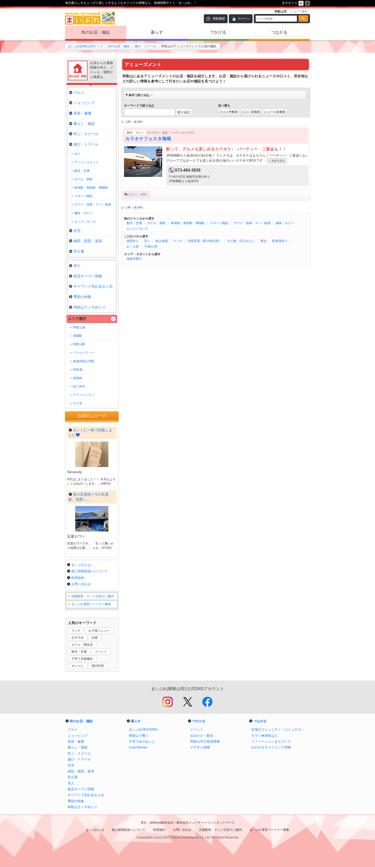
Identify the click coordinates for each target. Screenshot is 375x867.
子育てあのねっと (142, 741)
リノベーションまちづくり (271, 741)
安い (147, 241)
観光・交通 (134, 223)
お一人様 (133, 246)
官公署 (78, 251)
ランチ (177, 241)
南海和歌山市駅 (83, 361)
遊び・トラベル (145, 46)
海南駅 (77, 335)
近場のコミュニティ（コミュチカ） (277, 729)
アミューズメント (86, 162)
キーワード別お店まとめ (93, 286)
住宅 (77, 231)
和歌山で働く (139, 735)
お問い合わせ (81, 584)
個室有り (133, 241)
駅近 (264, 241)
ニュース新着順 (274, 112)
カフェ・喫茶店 (82, 644)
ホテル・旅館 (156, 223)
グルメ (78, 92)
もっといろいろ (137, 228)
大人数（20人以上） (241, 241)
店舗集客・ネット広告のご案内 (92, 596)
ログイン (244, 18)
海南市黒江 (134, 259)
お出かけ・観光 (201, 735)
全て (77, 154)
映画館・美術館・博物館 (188, 223)
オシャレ (77, 666)
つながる (279, 32)
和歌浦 (77, 369)
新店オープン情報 (87, 276)
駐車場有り (280, 241)
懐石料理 (98, 666)
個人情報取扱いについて (89, 571)
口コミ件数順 (229, 112)
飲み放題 (162, 241)
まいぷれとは (81, 565)
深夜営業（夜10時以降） (205, 241)
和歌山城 (79, 327)
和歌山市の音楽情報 (205, 741)
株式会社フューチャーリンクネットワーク (206, 822)
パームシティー (83, 352)
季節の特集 (82, 297)
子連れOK (151, 246)
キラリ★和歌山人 (264, 735)
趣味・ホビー (285, 223)
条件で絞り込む (139, 95)
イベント (101, 651)
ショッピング (84, 103)
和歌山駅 (79, 344)
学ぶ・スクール (85, 134)
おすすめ (77, 637)
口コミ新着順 (251, 112)
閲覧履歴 (219, 18)
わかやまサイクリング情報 (271, 747)
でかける (218, 32)
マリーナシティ (83, 394)
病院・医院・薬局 (87, 241)
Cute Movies (138, 747)
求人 (77, 266)
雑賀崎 (77, 378)
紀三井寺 (79, 386)
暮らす (157, 32)
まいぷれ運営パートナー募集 (91, 604)
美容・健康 (82, 113)
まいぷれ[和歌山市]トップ (85, 46)
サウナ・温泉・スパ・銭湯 (252, 223)
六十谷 (77, 403)
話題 (95, 637)
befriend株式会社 (161, 822)
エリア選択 (77, 319)
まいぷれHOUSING (143, 729)
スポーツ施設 (219, 223)
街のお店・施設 (95, 32)
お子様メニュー (99, 630)
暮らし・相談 (84, 124)
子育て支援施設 (82, 659)
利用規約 (77, 578)
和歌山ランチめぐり (89, 307)
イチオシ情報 (200, 747)
